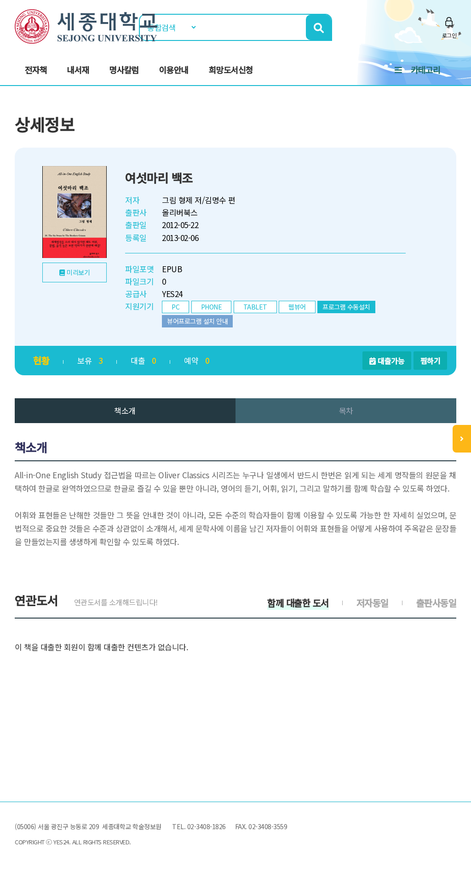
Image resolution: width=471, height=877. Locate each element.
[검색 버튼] (318, 27)
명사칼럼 (124, 69)
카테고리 (425, 69)
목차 (346, 410)
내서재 (78, 69)
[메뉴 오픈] (462, 439)
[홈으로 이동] (86, 25)
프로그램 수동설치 (346, 306)
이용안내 (174, 69)
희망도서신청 (231, 69)
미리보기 (78, 272)
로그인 (449, 35)
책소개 (125, 410)
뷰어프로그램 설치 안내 (197, 321)
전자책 (36, 69)
